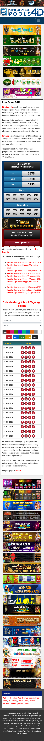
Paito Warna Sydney (15, 718)
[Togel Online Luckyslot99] (22, 600)
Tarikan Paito (16, 698)
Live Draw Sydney (16, 723)
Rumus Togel (27, 698)
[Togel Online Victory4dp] (22, 505)
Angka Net (13, 716)
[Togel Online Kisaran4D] (22, 61)
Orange (29, 337)
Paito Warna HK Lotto (26, 728)
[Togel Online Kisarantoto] (22, 72)
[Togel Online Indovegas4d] (22, 684)
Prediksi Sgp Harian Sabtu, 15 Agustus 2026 (24, 287)
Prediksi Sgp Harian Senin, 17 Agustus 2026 (24, 279)
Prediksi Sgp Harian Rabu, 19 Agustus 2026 (23, 276)
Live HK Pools (23, 701)
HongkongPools (31, 726)
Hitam (35, 337)
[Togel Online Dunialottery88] (22, 621)
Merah (10, 337)
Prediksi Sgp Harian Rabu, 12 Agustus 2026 (23, 293)
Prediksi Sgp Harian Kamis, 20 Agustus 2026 (24, 273)
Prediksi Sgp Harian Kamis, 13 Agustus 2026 (24, 290)
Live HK (18, 471)
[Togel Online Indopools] (22, 663)
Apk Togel (7, 698)
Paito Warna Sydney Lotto (32, 731)
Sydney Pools (7, 726)
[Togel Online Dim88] (22, 40)
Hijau (22, 337)
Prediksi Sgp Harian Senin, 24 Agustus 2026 (24, 262)
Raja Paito (19, 703)
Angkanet (37, 723)
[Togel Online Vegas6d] (22, 526)
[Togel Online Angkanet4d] (22, 652)
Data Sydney (13, 721)
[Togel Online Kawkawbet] (22, 516)
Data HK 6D (23, 721)
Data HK (37, 718)
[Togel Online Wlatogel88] (22, 558)
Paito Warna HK (23, 716)
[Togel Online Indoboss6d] (22, 495)
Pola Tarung (12, 701)
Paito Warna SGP (28, 718)
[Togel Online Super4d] (22, 51)
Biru (15, 337)
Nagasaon (33, 716)
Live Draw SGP (11, 102)
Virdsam (6, 716)
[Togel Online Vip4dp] (22, 610)
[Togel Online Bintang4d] (22, 547)
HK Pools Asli (22, 734)
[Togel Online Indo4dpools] (22, 589)
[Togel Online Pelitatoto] (22, 82)
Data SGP (5, 721)
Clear (4, 332)
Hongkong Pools (19, 726)
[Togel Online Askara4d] (22, 537)
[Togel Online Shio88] (22, 673)
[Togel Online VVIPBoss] (22, 30)
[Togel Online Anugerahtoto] (22, 631)
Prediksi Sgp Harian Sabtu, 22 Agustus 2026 (24, 271)
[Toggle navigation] (38, 20)
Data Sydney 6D (32, 721)
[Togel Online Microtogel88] (22, 484)
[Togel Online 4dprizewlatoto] (22, 568)
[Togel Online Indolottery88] (22, 642)
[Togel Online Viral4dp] (22, 93)
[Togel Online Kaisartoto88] (22, 579)
